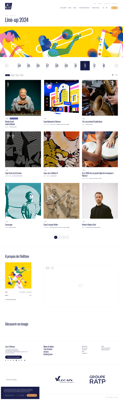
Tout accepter (32, 395)
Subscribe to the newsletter (13, 357)
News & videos (95, 7)
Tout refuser (21, 395)
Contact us (84, 353)
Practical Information (84, 7)
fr (93, 3)
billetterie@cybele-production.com (20, 351)
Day (17, 75)
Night (13, 75)
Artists (69, 7)
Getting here (48, 354)
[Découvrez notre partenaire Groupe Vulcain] (64, 379)
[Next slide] (116, 65)
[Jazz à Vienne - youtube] (16, 360)
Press (102, 346)
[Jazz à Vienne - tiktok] (10, 360)
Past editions (107, 3)
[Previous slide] (6, 65)
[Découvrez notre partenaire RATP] (97, 379)
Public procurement (105, 348)
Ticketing (84, 349)
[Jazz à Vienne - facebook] (5, 360)
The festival (48, 349)
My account (85, 348)
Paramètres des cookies (9, 395)
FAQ (83, 351)
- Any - (7, 75)
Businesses (100, 3)
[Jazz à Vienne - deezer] (21, 360)
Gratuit (116, 75)
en (95, 3)
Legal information (105, 349)
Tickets (114, 7)
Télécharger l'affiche (11, 299)
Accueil (6, 15)
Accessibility (115, 3)
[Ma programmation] (106, 8)
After (22, 75)
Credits (116, 397)
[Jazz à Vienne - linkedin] (13, 360)
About (74, 7)
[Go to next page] (63, 237)
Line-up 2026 (63, 7)
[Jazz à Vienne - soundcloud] (24, 360)
